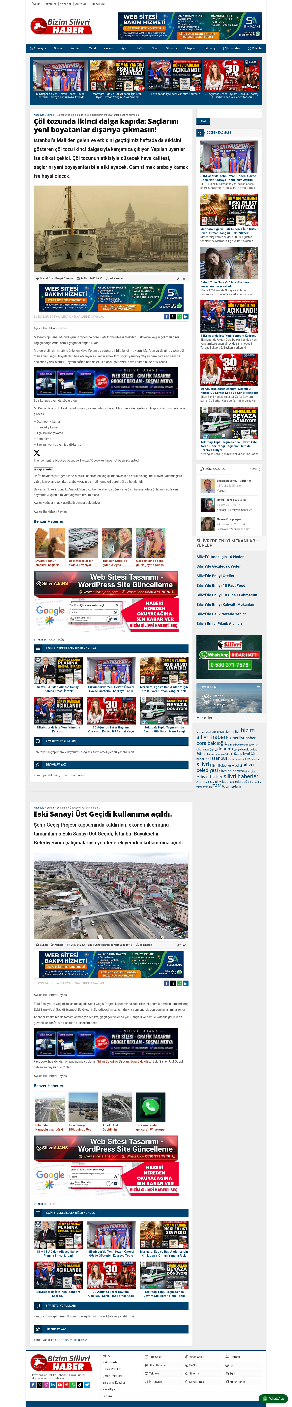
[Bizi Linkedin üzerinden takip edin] (53, 1385)
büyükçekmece (244, 744)
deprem (225, 748)
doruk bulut (248, 749)
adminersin (116, 278)
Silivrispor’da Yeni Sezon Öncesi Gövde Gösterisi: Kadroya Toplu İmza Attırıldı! (228, 178)
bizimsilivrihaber (241, 738)
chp (255, 744)
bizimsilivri (232, 732)
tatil (232, 782)
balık (210, 732)
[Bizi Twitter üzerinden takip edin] (40, 1385)
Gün (253, 754)
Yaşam (69, 278)
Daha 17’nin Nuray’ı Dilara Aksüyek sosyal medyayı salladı (224, 284)
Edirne (200, 754)
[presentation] (36, 78)
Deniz (213, 749)
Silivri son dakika (205, 782)
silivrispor (222, 782)
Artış (204, 732)
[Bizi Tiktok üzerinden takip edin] (80, 1385)
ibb (207, 759)
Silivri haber (209, 777)
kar (229, 759)
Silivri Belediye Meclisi (226, 766)
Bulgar (231, 745)
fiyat (246, 753)
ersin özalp (233, 754)
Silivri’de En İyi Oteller (215, 576)
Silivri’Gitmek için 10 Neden (220, 556)
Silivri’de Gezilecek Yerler (218, 566)
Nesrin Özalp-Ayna (229, 500)
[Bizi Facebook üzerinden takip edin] (33, 1385)
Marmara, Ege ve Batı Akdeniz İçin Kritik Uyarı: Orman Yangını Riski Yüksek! (60, 95)
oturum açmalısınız (75, 775)
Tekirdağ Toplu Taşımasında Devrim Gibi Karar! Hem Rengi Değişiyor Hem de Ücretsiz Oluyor (231, 97)
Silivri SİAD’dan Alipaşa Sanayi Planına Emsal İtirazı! (58, 689)
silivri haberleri (241, 776)
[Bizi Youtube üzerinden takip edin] (60, 1385)
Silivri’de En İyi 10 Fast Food (220, 585)
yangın (208, 787)
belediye (218, 732)
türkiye (251, 782)
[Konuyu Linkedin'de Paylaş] (186, 316)
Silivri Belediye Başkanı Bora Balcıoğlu (123, 1061)
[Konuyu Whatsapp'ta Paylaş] (179, 316)
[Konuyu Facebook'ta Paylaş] (166, 316)
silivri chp (249, 771)
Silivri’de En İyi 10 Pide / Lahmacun (226, 595)
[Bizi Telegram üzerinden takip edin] (87, 1385)
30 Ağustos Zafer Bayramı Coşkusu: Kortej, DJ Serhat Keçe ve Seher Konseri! (174, 95)
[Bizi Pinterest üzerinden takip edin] (67, 1385)
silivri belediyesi (231, 771)
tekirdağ (241, 782)
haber (200, 759)
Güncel (50, 115)
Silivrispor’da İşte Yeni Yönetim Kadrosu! (117, 94)
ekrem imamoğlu (215, 754)
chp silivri (202, 749)
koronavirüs (238, 759)
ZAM (216, 786)
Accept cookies (43, 469)
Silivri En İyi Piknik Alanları (219, 623)
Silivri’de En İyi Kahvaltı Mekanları (225, 604)
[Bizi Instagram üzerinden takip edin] (46, 1385)
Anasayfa (39, 115)
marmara (255, 759)
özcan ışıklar (230, 786)
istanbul (218, 758)
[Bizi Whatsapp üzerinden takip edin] (73, 1385)
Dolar (237, 749)
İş (240, 786)
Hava (52, 639)
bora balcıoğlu (211, 743)
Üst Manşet (56, 278)
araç (198, 732)
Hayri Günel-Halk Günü (232, 480)
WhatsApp (276, 1398)
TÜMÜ (253, 469)
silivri (202, 764)
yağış (61, 639)
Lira (247, 759)
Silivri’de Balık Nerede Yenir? (221, 614)
